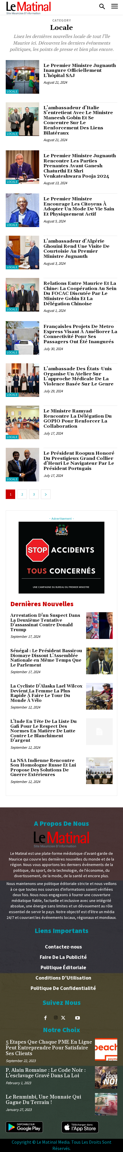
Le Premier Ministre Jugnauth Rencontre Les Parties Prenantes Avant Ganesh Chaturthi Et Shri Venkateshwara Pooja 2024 (79, 166)
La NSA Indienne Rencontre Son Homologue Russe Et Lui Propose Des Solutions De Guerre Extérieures (43, 768)
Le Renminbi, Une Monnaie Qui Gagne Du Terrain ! (43, 1100)
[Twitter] (63, 1018)
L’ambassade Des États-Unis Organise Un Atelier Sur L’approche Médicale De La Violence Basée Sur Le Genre (78, 376)
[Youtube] (77, 1018)
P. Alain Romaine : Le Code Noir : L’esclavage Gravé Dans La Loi (46, 1073)
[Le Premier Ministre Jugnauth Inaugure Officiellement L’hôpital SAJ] (22, 77)
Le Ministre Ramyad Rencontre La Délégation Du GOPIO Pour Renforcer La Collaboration (77, 418)
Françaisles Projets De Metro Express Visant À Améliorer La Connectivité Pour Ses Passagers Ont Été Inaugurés (80, 334)
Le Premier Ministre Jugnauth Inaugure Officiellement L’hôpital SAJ (79, 70)
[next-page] (46, 494)
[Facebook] (45, 1018)
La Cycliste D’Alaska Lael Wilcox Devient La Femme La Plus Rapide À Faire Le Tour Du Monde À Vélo (46, 693)
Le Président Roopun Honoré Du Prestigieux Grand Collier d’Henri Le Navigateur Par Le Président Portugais (78, 460)
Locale (12, 91)
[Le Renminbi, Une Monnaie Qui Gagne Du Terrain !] (106, 1104)
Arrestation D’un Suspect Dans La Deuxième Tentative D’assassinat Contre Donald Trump (45, 623)
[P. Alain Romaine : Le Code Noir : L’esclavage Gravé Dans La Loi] (106, 1077)
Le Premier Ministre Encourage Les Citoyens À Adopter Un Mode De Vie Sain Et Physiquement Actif (78, 206)
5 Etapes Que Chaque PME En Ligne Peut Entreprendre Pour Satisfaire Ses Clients (49, 1048)
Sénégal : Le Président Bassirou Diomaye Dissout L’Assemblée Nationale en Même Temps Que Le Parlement (46, 658)
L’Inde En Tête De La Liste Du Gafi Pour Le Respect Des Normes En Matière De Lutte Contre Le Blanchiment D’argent (43, 731)
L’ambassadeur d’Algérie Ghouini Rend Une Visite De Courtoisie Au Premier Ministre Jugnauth (76, 248)
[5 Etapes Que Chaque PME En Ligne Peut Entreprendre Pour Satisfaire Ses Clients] (106, 1049)
